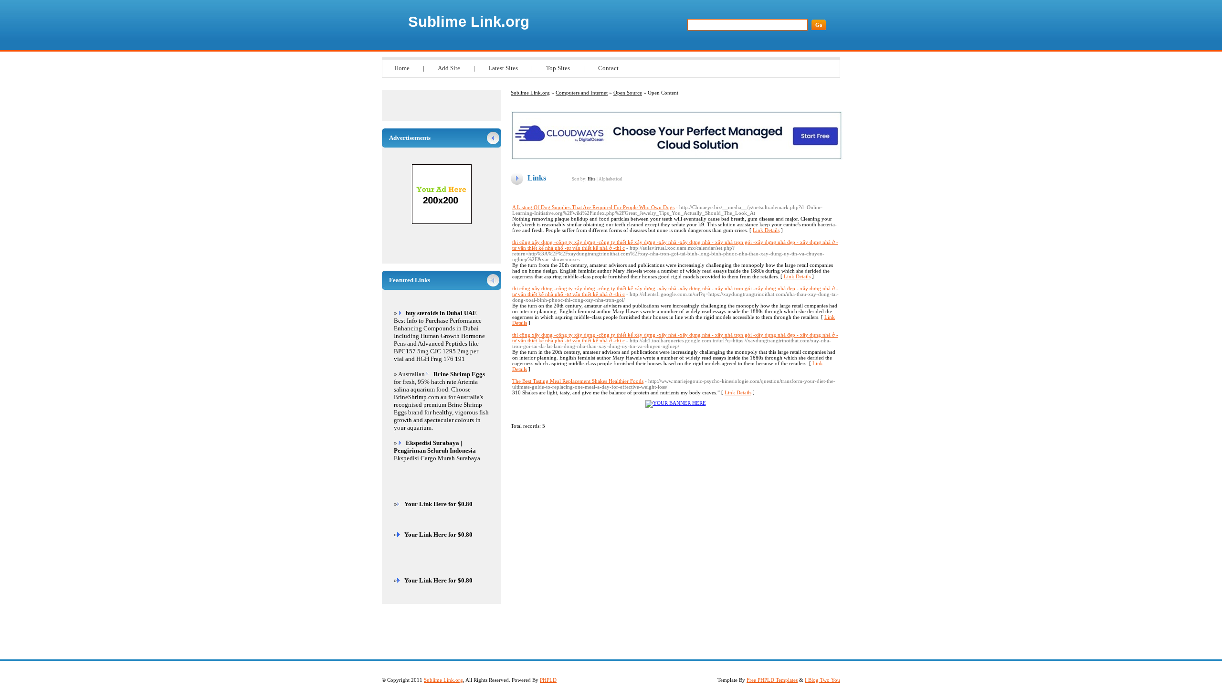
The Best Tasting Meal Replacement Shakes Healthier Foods (577, 381)
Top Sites (558, 68)
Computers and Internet (582, 92)
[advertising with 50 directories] (675, 403)
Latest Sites (503, 68)
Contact (608, 68)
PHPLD (548, 680)
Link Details (766, 230)
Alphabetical (610, 179)
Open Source (627, 92)
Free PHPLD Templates (772, 680)
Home (402, 68)
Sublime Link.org (468, 21)
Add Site (449, 68)
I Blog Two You (822, 680)
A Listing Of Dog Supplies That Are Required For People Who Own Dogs (593, 207)
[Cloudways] (677, 158)
